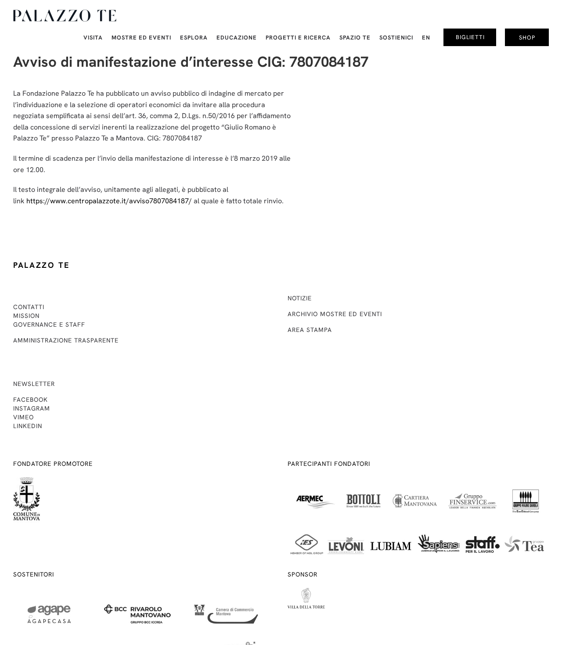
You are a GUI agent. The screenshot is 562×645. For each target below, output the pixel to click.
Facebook (30, 400)
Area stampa (310, 330)
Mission (26, 316)
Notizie (300, 298)
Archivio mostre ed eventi (335, 314)
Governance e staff (49, 324)
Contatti (28, 307)
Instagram (31, 408)
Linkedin (27, 426)
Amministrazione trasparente (66, 340)
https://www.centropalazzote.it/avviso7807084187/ (109, 200)
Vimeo (23, 417)
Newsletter (34, 384)
